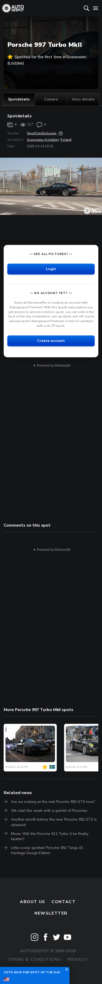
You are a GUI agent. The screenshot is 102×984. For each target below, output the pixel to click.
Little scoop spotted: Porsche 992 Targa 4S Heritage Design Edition (47, 850)
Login (51, 268)
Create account (51, 340)
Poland (65, 140)
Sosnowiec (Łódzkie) (43, 140)
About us (32, 902)
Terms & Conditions (34, 959)
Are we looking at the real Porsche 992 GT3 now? (53, 801)
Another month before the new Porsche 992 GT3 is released (54, 822)
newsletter (51, 913)
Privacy (77, 959)
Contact (64, 902)
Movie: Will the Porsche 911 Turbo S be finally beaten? (49, 836)
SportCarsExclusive (42, 133)
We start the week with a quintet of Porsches (49, 810)
